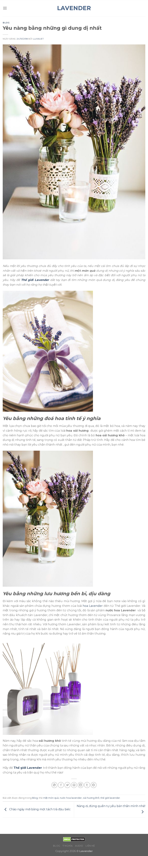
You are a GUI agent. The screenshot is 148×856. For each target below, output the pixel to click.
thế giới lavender (110, 798)
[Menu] (5, 8)
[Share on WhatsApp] (54, 785)
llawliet (38, 39)
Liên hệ (90, 845)
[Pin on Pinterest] (74, 785)
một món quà (51, 798)
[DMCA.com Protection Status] (74, 839)
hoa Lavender (93, 606)
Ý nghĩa (68, 845)
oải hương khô (91, 798)
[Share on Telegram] (94, 785)
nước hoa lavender (71, 798)
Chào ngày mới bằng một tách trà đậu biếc (39, 809)
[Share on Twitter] (67, 785)
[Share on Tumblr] (87, 785)
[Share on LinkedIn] (81, 785)
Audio (79, 845)
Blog (6, 22)
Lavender (74, 8)
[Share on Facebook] (61, 785)
